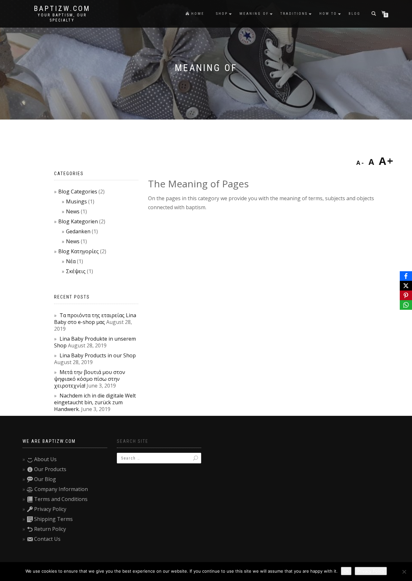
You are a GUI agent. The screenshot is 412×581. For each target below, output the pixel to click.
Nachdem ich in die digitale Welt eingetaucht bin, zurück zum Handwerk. (95, 402)
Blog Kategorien (78, 221)
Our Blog (45, 479)
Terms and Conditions (61, 499)
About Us (45, 459)
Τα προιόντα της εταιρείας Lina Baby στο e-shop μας (95, 319)
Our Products (50, 469)
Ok (346, 571)
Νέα (71, 261)
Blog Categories (77, 191)
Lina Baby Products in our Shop (98, 355)
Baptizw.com (62, 9)
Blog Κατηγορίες (78, 251)
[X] (406, 285)
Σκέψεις (76, 271)
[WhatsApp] (406, 305)
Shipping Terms (53, 519)
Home (197, 14)
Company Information (61, 489)
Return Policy (50, 528)
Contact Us (47, 538)
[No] (404, 571)
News (73, 211)
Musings (76, 201)
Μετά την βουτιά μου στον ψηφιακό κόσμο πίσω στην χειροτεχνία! (89, 379)
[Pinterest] (406, 295)
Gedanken (78, 231)
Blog (354, 14)
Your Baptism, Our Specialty (62, 17)
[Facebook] (406, 276)
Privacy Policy (50, 509)
